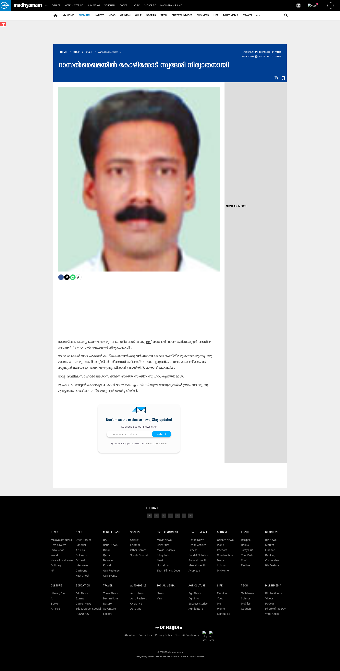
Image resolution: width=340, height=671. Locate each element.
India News (57, 550)
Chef (244, 560)
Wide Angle (272, 613)
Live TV (136, 5)
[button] (5, 5)
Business (203, 15)
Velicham (109, 5)
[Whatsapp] (73, 277)
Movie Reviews (166, 550)
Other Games (138, 550)
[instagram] (164, 515)
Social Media (166, 585)
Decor (220, 560)
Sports (151, 15)
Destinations (110, 598)
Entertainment (182, 15)
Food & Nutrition (198, 555)
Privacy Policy (163, 635)
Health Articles (197, 545)
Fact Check (82, 575)
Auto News (137, 593)
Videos (269, 598)
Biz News (270, 539)
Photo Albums (274, 593)
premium (84, 15)
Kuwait (107, 565)
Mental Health (197, 565)
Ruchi (245, 532)
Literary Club (58, 593)
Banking (270, 555)
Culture (56, 585)
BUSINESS (271, 532)
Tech (244, 585)
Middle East (111, 532)
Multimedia (230, 15)
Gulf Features (111, 570)
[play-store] (205, 636)
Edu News (82, 593)
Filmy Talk (163, 555)
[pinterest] (190, 515)
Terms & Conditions (156, 443)
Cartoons (81, 570)
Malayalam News (61, 539)
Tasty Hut (247, 550)
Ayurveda (194, 570)
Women (221, 608)
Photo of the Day (275, 608)
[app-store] (212, 636)
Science (245, 598)
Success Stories (198, 603)
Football (135, 545)
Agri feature (195, 608)
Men (219, 603)
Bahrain (108, 560)
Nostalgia (163, 565)
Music (160, 560)
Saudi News (110, 545)
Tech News (247, 593)
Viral (159, 598)
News (112, 15)
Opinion (125, 15)
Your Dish (247, 555)
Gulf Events (110, 575)
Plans (220, 545)
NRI (53, 570)
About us (129, 635)
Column (221, 565)
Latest (99, 15)
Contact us (145, 635)
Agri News (194, 593)
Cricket (134, 539)
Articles (80, 550)
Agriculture (197, 585)
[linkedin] (170, 515)
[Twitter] (67, 277)
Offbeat (80, 560)
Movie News (164, 539)
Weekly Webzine (74, 5)
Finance (270, 550)
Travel (247, 15)
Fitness (192, 550)
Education (83, 585)
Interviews (82, 565)
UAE (105, 539)
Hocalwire (198, 656)
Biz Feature (272, 565)
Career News (83, 603)
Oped (79, 532)
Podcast (270, 603)
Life (215, 15)
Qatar (106, 555)
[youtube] (177, 515)
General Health (197, 560)
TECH (164, 15)
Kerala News (58, 545)
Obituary (56, 565)
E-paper (56, 5)
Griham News (225, 539)
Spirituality (223, 613)
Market (269, 545)
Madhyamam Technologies (163, 656)
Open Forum (83, 539)
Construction (225, 555)
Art (53, 598)
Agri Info (193, 598)
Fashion (222, 593)
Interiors (222, 550)
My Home (68, 15)
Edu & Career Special (88, 608)
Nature (107, 603)
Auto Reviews (138, 598)
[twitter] (157, 515)
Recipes (245, 539)
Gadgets (246, 608)
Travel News (110, 593)
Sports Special (139, 555)
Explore (107, 613)
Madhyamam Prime (171, 5)
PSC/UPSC (82, 613)
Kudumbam (94, 5)
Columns (81, 555)
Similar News (236, 206)
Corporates (272, 560)
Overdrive (136, 603)
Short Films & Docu (168, 570)
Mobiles (245, 603)
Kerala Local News (62, 560)
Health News (197, 532)
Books (123, 5)
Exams (80, 598)
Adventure (109, 608)
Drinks (245, 545)
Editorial (81, 545)
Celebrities (163, 545)
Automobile (138, 585)
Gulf (138, 15)
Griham (222, 532)
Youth (220, 598)
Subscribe (150, 5)
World (54, 555)
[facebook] (61, 277)
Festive (245, 565)
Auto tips (135, 608)
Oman (107, 550)
